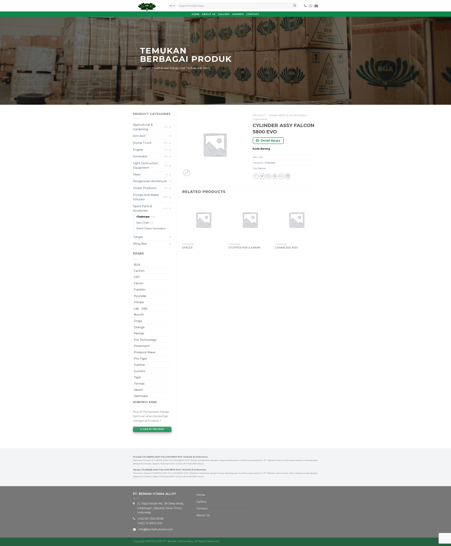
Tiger (137, 377)
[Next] (317, 227)
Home (195, 14)
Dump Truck (142, 143)
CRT (137, 277)
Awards (238, 14)
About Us (208, 14)
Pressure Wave (144, 352)
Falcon (138, 283)
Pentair (139, 333)
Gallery (224, 14)
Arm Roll (139, 136)
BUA (137, 264)
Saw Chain (143, 222)
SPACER (187, 247)
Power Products (144, 188)
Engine (138, 149)
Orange (139, 327)
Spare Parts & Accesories (142, 208)
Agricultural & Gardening (143, 127)
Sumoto (139, 371)
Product (259, 115)
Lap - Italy (141, 308)
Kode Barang (261, 148)
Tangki (138, 237)
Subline (139, 364)
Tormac (139, 383)
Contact (252, 14)
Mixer (137, 174)
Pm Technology (145, 339)
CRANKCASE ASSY (286, 247)
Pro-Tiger (140, 358)
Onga (138, 321)
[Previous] (182, 227)
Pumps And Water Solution (146, 197)
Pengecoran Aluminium (150, 181)
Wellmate (141, 396)
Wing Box (140, 243)
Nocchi (139, 314)
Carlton (139, 270)
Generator (140, 156)
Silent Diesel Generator (151, 228)
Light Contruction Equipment (145, 166)
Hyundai (140, 296)
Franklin (139, 289)
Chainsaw (143, 216)
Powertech (142, 346)
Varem (138, 389)
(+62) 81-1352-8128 (150, 518)
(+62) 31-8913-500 (150, 523)
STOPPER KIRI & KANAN (244, 247)
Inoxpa (139, 302)
